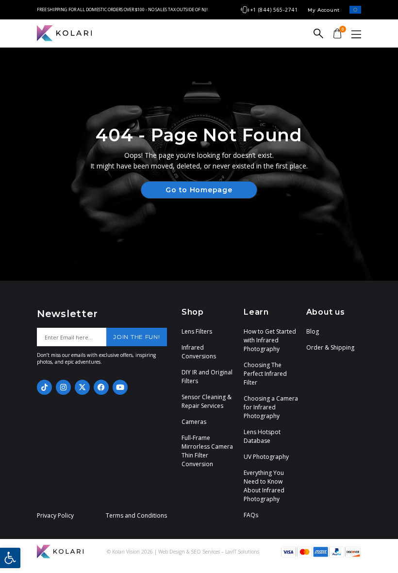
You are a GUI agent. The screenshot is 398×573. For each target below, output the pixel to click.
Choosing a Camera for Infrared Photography (271, 407)
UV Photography (266, 457)
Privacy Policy (55, 516)
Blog (312, 331)
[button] (10, 558)
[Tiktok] (44, 387)
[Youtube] (120, 387)
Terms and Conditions (136, 516)
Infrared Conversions (199, 351)
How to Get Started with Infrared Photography (270, 340)
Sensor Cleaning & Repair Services (207, 401)
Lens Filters (197, 331)
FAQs (251, 515)
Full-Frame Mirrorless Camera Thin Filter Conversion (207, 451)
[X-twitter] (82, 387)
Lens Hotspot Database (262, 436)
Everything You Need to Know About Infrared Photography (264, 486)
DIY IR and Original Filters (207, 376)
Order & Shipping (330, 347)
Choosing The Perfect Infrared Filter (265, 374)
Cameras (194, 422)
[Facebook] (101, 387)
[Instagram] (63, 387)
